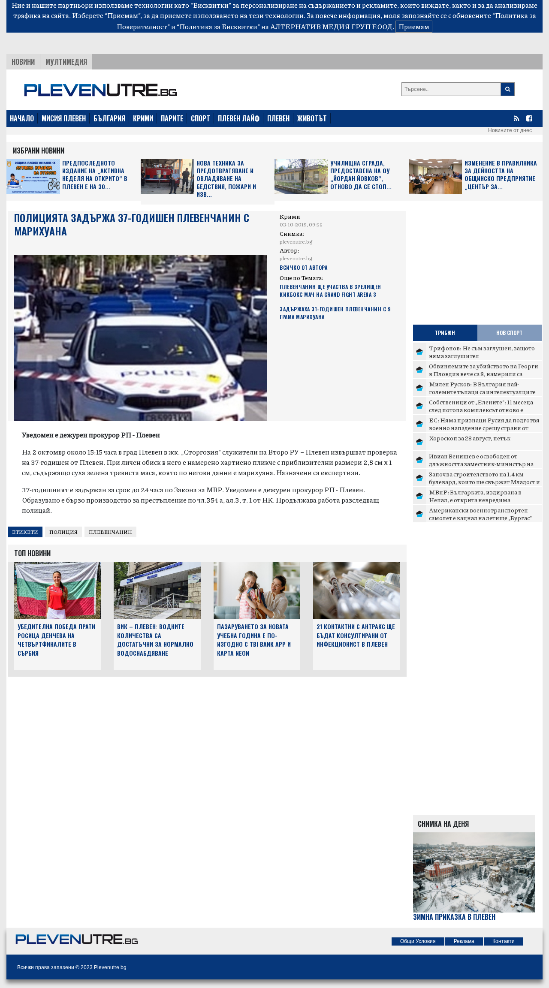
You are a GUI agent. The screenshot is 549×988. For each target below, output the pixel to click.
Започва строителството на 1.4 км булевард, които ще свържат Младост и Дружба (484, 481)
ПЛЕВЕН (278, 118)
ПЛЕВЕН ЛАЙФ (238, 118)
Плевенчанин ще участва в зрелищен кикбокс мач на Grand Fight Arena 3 (330, 290)
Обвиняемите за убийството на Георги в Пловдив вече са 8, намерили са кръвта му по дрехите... (483, 373)
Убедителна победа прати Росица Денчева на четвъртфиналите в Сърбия (56, 639)
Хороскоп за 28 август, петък (469, 438)
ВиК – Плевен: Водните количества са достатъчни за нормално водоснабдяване (155, 639)
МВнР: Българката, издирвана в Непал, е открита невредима (475, 496)
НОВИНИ (23, 62)
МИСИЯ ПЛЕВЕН (64, 118)
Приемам (413, 26)
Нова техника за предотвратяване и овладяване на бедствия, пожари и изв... (226, 178)
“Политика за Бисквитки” (218, 26)
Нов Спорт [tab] (509, 332)
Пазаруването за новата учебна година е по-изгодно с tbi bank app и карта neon (254, 639)
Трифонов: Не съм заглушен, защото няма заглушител (482, 351)
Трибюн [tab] (445, 332)
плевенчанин (110, 532)
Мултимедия (66, 62)
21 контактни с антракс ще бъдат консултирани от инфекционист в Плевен (356, 635)
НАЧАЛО (22, 118)
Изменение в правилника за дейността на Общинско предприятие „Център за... (501, 175)
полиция (63, 532)
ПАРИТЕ (172, 118)
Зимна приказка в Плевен (454, 917)
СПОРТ (200, 118)
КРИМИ (143, 118)
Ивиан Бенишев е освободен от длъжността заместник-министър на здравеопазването (481, 463)
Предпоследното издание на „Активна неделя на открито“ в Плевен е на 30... (94, 175)
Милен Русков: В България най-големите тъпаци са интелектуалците (482, 388)
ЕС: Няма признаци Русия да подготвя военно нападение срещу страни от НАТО (484, 427)
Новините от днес (510, 130)
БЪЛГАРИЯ (109, 118)
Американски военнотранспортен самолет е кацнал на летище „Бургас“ (480, 514)
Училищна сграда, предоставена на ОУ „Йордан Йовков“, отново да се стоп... (361, 175)
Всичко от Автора (303, 267)
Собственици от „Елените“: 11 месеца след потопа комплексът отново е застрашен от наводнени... (481, 409)
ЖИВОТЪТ (312, 118)
